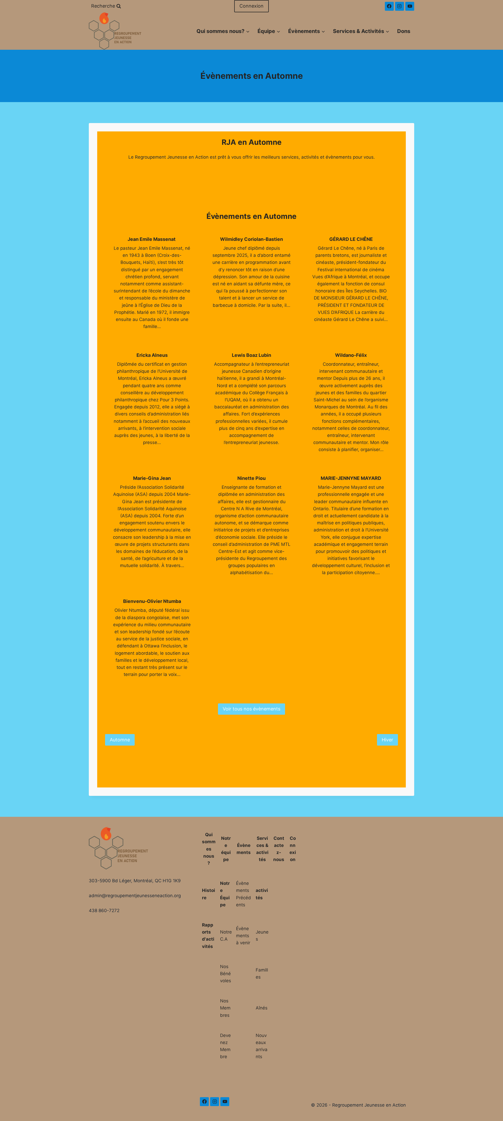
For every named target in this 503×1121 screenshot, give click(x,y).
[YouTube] (409, 6)
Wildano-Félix (351, 355)
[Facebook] (389, 6)
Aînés (261, 1008)
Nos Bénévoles (225, 973)
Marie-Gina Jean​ (152, 478)
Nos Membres (225, 1008)
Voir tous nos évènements (251, 709)
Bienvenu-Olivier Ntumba (152, 601)
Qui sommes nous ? (209, 849)
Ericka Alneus (152, 355)
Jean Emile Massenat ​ (152, 239)
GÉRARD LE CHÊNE (351, 239)
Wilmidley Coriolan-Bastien (251, 239)
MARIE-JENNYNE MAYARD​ (351, 478)
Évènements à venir (243, 935)
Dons (403, 31)
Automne (120, 739)
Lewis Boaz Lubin (251, 355)
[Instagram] (399, 6)
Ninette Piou (251, 478)
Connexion (251, 6)
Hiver (387, 739)
